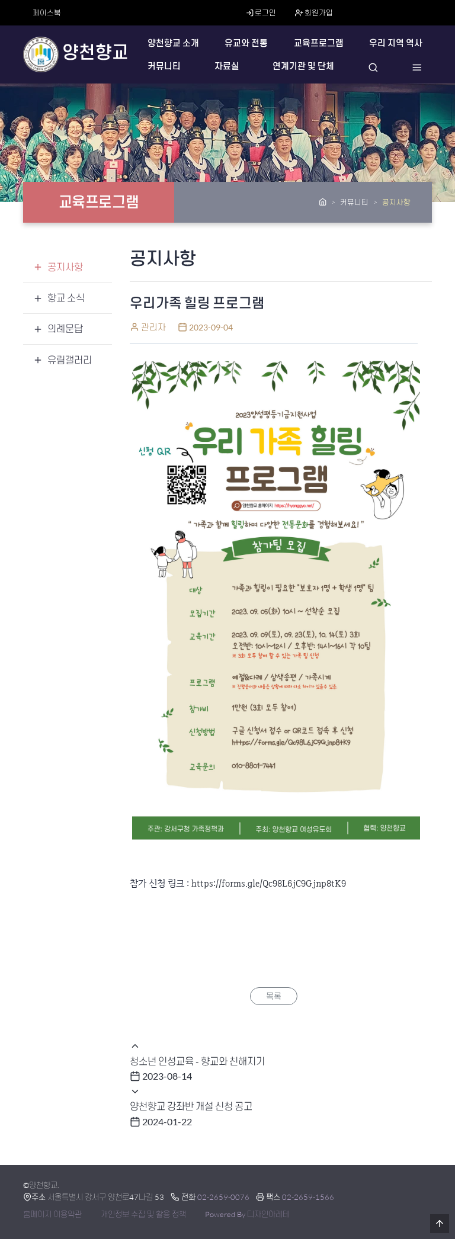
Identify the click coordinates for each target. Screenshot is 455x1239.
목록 (273, 996)
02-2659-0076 (223, 1197)
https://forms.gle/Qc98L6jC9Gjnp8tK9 (268, 883)
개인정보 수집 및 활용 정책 (143, 1214)
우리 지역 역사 (395, 43)
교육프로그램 (319, 43)
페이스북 (47, 12)
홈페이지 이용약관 (52, 1214)
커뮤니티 (164, 66)
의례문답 (65, 328)
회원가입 (318, 12)
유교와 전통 (246, 43)
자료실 (226, 66)
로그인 (265, 12)
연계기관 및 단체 (303, 66)
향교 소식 (66, 297)
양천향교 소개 (173, 43)
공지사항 (65, 266)
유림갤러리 (69, 359)
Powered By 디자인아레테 (247, 1214)
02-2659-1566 (308, 1197)
